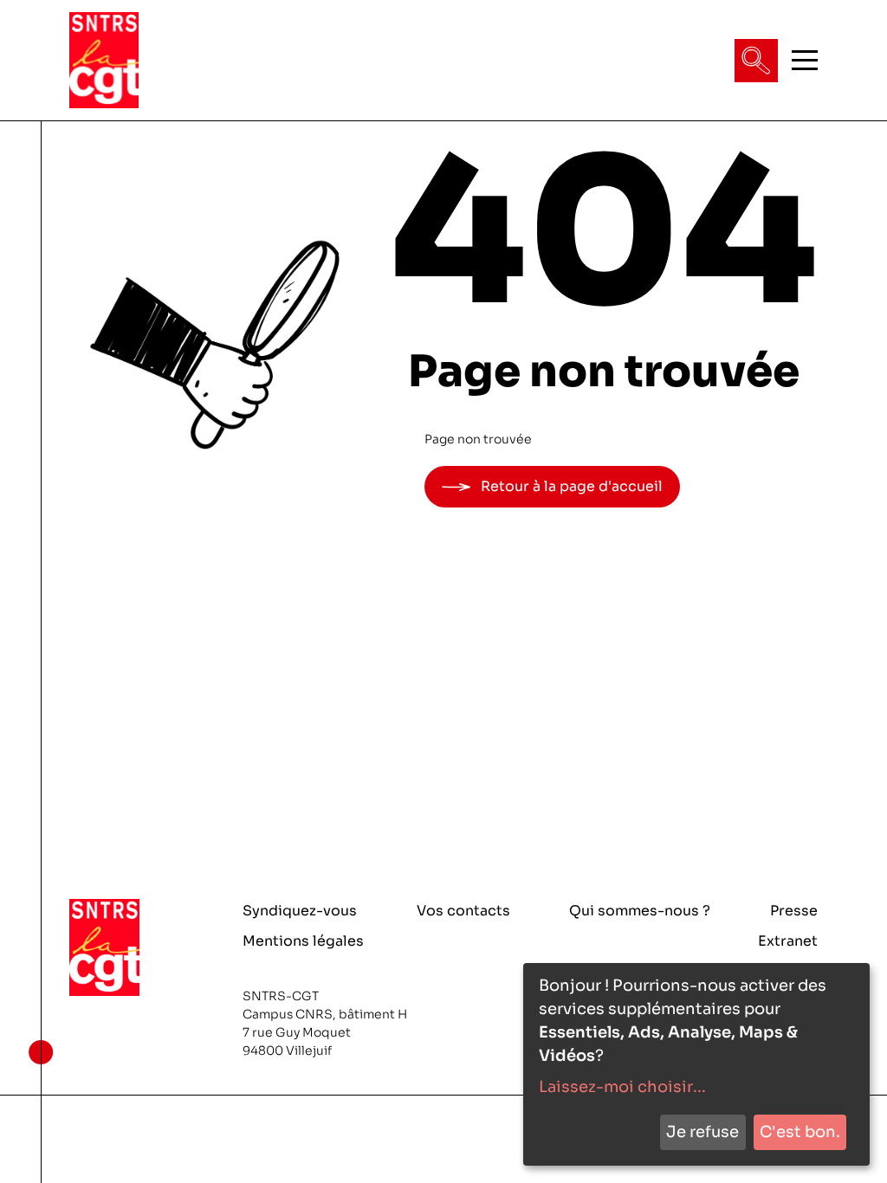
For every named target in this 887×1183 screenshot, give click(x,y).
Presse (794, 911)
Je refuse (702, 1131)
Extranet (788, 941)
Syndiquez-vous (300, 911)
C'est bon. (800, 1131)
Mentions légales (303, 941)
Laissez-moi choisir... (622, 1086)
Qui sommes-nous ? (639, 911)
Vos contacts (463, 911)
